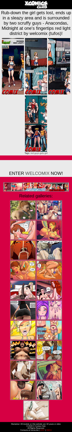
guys (36, 153)
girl (46, 153)
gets (42, 153)
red (32, 153)
